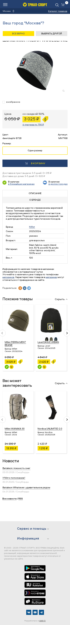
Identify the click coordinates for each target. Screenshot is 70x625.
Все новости (9, 498)
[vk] (24, 288)
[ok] (20, 288)
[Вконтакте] (28, 612)
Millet (32, 226)
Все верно (18, 33)
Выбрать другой (51, 33)
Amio (42, 620)
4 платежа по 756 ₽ (33, 124)
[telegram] (29, 288)
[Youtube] (35, 612)
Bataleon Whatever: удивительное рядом (26, 487)
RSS (20, 498)
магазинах (51, 277)
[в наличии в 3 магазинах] (7, 367)
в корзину (38, 163)
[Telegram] (41, 612)
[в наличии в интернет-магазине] (11, 367)
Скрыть (60, 299)
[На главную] (35, 4)
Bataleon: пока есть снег (16, 468)
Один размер (35, 150)
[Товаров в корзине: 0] (63, 5)
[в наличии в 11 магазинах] (40, 367)
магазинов (8, 277)
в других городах (58, 183)
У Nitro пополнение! (13, 477)
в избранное (13, 102)
